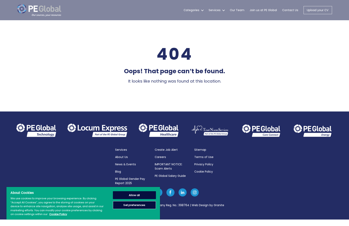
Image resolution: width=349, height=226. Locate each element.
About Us (121, 157)
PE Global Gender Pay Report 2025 (130, 181)
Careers (160, 157)
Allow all (134, 195)
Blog (118, 172)
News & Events (125, 164)
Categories (191, 10)
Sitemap (200, 150)
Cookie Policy (203, 172)
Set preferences (134, 205)
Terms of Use (203, 157)
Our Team (237, 10)
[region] (83, 203)
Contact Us (290, 10)
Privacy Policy (203, 164)
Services (215, 10)
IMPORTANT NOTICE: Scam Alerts (168, 166)
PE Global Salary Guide (170, 176)
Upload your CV (317, 10)
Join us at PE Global (263, 10)
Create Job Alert (166, 150)
